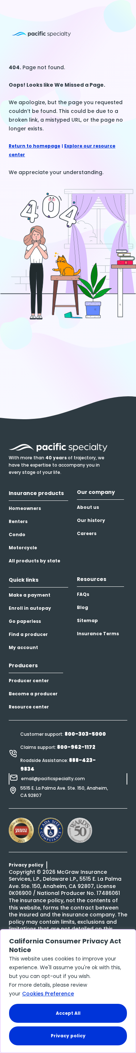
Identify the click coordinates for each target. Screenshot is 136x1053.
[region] (68, 991)
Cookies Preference (48, 993)
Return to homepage (34, 146)
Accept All (68, 1013)
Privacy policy (68, 1036)
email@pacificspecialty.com (53, 778)
